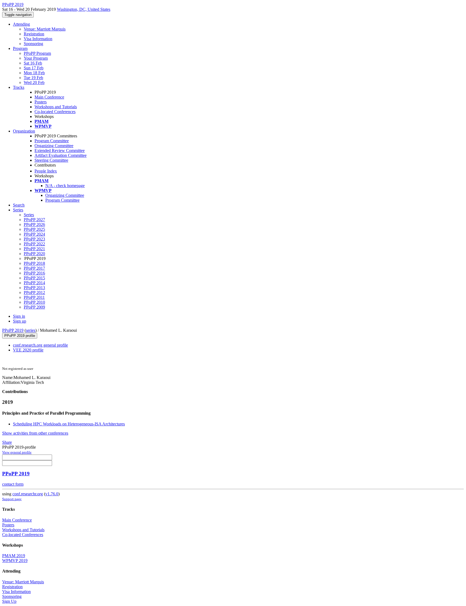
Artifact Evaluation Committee (61, 155)
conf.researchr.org (27, 494)
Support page (12, 499)
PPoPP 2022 (34, 244)
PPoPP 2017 (34, 268)
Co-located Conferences (55, 111)
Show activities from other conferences (35, 433)
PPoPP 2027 (34, 219)
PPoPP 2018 (34, 263)
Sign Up (9, 601)
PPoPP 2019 (12, 330)
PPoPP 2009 (34, 307)
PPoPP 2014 (34, 282)
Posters (41, 102)
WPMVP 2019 (15, 560)
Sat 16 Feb (33, 63)
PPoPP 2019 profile (19, 336)
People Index (46, 171)
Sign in (19, 316)
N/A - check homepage (65, 185)
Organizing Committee (54, 145)
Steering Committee (51, 160)
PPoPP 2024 (34, 234)
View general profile (17, 452)
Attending (21, 24)
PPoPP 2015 (34, 278)
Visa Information (38, 38)
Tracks (18, 87)
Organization (24, 131)
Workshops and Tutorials (56, 106)
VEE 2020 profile (28, 350)
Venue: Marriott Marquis (45, 29)
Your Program (36, 58)
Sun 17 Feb (33, 68)
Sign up (19, 321)
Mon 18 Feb (34, 72)
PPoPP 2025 (34, 229)
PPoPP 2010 (34, 302)
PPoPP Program (37, 53)
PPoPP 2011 (34, 297)
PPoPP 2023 (34, 239)
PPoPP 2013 (34, 287)
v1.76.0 (51, 494)
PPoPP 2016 (34, 273)
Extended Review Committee (60, 150)
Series (29, 214)
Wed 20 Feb (34, 82)
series (30, 330)
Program (20, 48)
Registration (34, 34)
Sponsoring (33, 43)
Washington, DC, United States (83, 9)
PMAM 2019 (13, 555)
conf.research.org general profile (40, 345)
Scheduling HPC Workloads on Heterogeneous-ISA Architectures (69, 424)
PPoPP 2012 (34, 292)
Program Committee (52, 140)
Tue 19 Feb (33, 77)
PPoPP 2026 (34, 224)
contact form (12, 484)
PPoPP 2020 (34, 253)
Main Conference (49, 97)
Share (7, 442)
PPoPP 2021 (34, 248)
